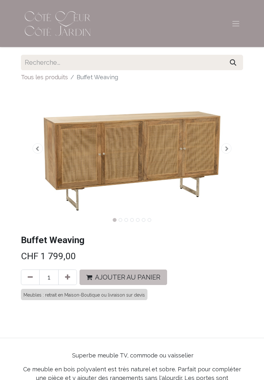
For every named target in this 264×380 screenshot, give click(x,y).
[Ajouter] (67, 277)
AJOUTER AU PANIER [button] (127, 277)
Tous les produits (44, 77)
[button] (37, 148)
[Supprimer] (30, 277)
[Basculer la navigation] (236, 23)
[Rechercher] (233, 62)
